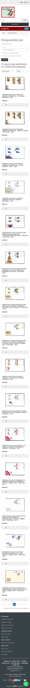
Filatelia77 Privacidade (7, 625)
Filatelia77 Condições (7, 619)
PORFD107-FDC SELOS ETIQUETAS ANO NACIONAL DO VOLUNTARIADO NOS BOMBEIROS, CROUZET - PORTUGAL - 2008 (14, 271)
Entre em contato (6, 634)
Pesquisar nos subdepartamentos (11, 53)
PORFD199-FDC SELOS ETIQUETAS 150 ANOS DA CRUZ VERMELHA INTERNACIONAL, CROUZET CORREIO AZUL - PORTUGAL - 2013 (13, 518)
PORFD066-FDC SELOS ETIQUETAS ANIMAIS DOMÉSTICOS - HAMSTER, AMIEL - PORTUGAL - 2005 (15, 130)
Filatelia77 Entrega (6, 622)
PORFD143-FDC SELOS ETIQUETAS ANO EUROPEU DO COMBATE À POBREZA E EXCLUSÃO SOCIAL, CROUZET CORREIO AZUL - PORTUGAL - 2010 (14, 343)
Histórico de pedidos (6, 651)
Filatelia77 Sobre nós (6, 628)
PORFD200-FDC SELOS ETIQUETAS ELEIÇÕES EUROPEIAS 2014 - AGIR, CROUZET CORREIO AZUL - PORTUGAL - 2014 (14, 554)
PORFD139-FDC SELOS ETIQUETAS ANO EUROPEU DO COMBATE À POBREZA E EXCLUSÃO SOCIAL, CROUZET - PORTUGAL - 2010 (15, 307)
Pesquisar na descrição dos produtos (12, 56)
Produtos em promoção (7, 642)
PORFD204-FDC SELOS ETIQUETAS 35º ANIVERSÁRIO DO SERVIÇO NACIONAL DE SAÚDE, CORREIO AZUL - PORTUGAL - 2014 (14, 590)
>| (25, 604)
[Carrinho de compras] (25, 2)
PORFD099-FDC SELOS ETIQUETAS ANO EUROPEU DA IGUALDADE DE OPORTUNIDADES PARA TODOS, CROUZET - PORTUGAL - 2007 (15, 235)
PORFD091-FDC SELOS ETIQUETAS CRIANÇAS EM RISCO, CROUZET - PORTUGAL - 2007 (12, 199)
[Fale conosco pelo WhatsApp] (25, 683)
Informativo (4, 654)
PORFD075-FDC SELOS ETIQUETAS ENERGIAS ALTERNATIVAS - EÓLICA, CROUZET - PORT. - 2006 (13, 165)
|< (3, 604)
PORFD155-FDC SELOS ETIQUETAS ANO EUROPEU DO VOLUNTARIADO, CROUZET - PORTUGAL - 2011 (15, 412)
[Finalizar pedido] (27, 2)
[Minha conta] (22, 2)
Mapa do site (4, 637)
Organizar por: (5, 71)
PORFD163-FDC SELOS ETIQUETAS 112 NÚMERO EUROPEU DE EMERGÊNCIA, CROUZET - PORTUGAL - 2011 (13, 447)
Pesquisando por (12, 33)
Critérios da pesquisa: (6, 44)
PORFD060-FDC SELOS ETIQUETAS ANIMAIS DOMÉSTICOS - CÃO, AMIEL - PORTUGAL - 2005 (13, 96)
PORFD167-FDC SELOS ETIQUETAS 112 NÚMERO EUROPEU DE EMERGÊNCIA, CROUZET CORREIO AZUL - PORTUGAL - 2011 (14, 482)
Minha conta (4, 648)
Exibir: (18, 71)
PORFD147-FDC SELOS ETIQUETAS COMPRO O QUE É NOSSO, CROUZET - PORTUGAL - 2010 (13, 378)
